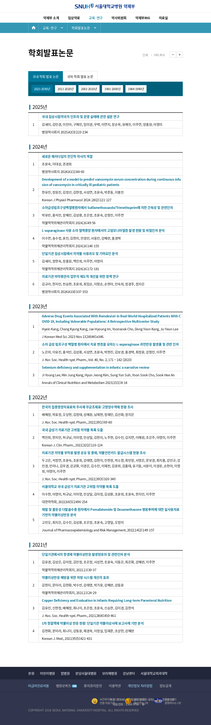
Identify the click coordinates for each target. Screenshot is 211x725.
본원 (31, 673)
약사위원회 (119, 17)
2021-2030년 (42, 89)
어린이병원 (47, 673)
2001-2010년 (89, 89)
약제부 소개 (51, 17)
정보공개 (165, 685)
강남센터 (129, 673)
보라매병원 (109, 673)
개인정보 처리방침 (140, 685)
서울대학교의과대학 (154, 673)
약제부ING (142, 17)
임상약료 (74, 17)
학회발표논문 (81, 27)
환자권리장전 (93, 685)
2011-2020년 (65, 89)
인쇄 (145, 55)
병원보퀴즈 (63, 685)
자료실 (163, 17)
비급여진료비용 (38, 685)
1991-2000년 (112, 89)
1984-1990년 (136, 89)
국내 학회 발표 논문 (46, 76)
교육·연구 (96, 17)
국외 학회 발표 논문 (80, 76)
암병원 (65, 673)
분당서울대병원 (85, 673)
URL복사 (159, 55)
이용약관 (115, 685)
